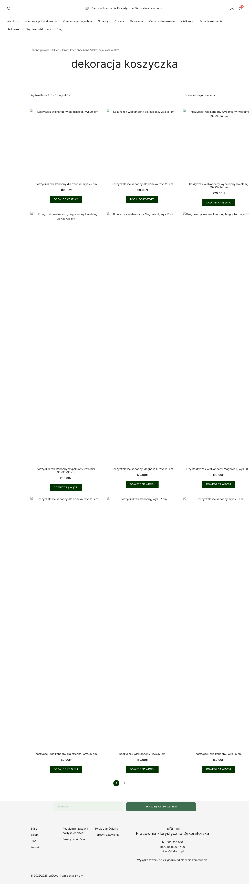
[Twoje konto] (232, 8)
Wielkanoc (187, 21)
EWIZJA (79, 876)
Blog (59, 29)
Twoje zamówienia (106, 828)
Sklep (55, 50)
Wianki (11, 21)
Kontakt (35, 847)
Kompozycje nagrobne (77, 21)
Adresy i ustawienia (107, 834)
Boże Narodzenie (211, 21)
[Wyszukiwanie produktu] (9, 8)
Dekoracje (136, 21)
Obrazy (119, 21)
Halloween (13, 29)
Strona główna (39, 50)
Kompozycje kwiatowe (39, 21)
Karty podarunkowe (162, 21)
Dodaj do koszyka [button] (66, 199)
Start (33, 828)
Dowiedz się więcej (66, 487)
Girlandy (103, 21)
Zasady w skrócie (74, 839)
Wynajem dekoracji (38, 29)
